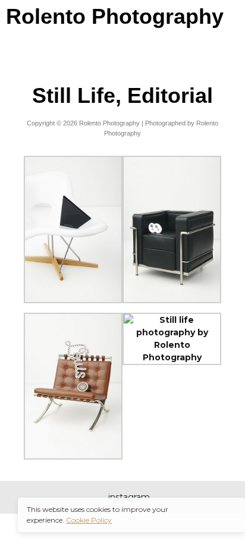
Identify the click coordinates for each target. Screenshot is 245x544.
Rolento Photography (115, 16)
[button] (122, 50)
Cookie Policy (89, 519)
